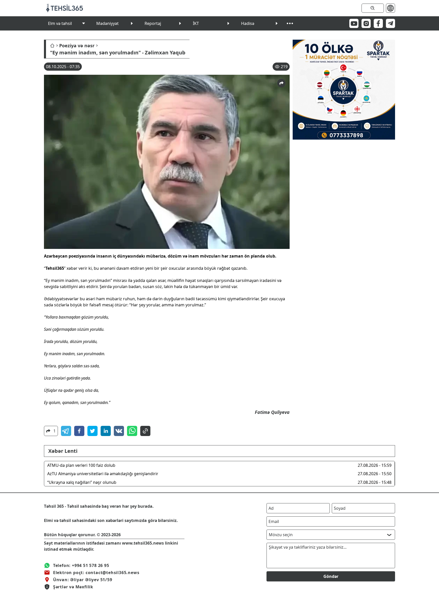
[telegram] (66, 431)
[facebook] (79, 431)
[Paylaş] (281, 83)
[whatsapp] (132, 431)
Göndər (330, 576)
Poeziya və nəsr (77, 45)
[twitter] (92, 431)
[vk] (119, 431)
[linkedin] (106, 431)
